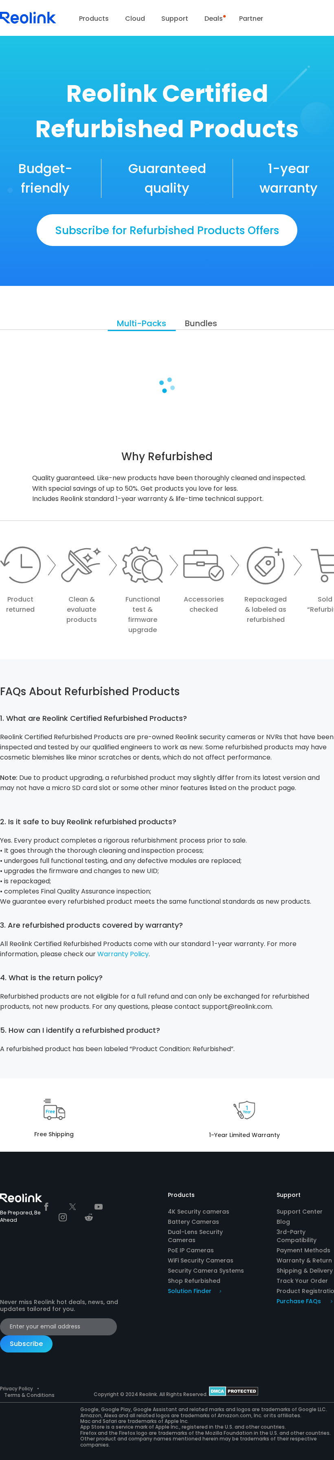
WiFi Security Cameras (200, 1260)
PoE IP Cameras (191, 1250)
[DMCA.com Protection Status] (233, 1394)
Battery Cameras (193, 1222)
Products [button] (94, 18)
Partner (251, 18)
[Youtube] (98, 1207)
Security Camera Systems (206, 1271)
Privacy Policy (16, 1388)
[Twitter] (72, 1207)
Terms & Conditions (29, 1395)
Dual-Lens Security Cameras (195, 1236)
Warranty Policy (123, 954)
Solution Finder (189, 1291)
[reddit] (89, 1217)
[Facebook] (46, 1207)
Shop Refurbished (194, 1281)
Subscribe (26, 1343)
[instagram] (63, 1217)
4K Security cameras (198, 1212)
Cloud (135, 18)
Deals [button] (213, 18)
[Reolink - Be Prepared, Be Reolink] (28, 22)
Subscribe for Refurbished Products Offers (167, 230)
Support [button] (174, 18)
